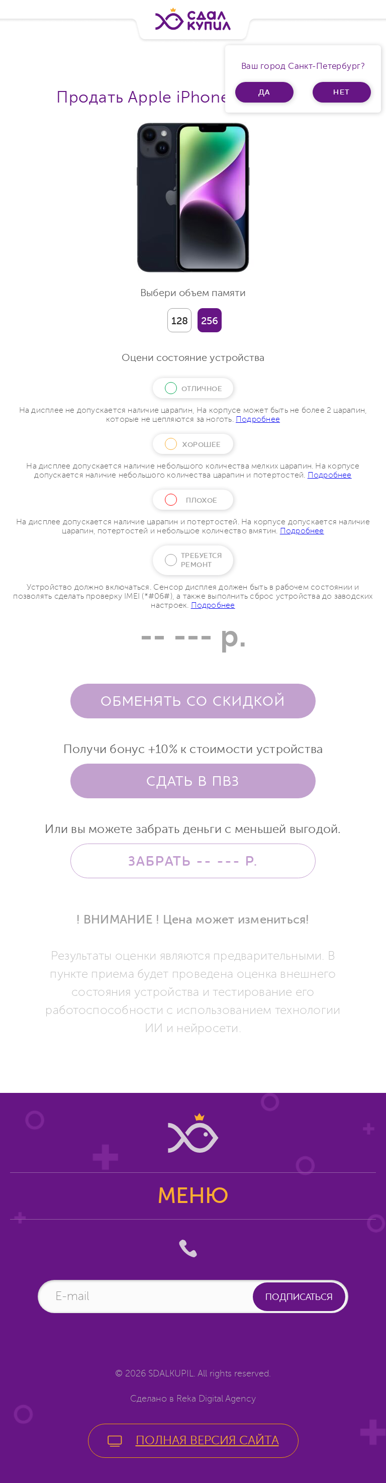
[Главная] (193, 19)
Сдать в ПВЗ (193, 780)
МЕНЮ (193, 1195)
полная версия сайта (207, 1440)
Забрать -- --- (193, 861)
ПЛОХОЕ (202, 500)
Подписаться (299, 1297)
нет (342, 92)
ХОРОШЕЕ (201, 444)
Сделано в (193, 1399)
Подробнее (258, 419)
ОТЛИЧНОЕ (202, 388)
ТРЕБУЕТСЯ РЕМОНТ (201, 560)
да (264, 92)
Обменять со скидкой (193, 700)
